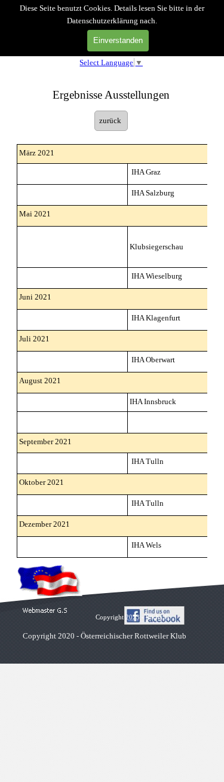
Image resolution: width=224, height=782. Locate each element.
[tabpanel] (111, 89)
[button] (45, 610)
